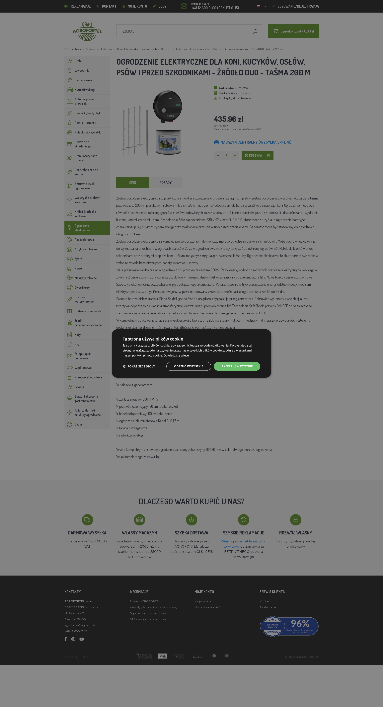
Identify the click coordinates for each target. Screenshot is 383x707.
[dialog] (191, 353)
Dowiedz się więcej (177, 355)
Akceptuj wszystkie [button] (237, 366)
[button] (139, 366)
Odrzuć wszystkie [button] (188, 366)
